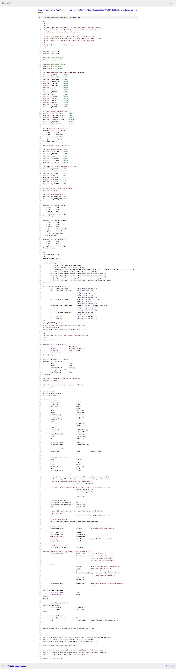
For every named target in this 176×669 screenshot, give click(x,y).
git (58, 10)
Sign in (172, 3)
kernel (52, 10)
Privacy (17, 666)
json (172, 666)
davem (64, 10)
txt (167, 666)
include (126, 10)
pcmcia (134, 10)
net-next (72, 10)
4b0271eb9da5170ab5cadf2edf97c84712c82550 (98, 10)
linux (40, 10)
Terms (23, 666)
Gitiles (12, 666)
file (79, 18)
